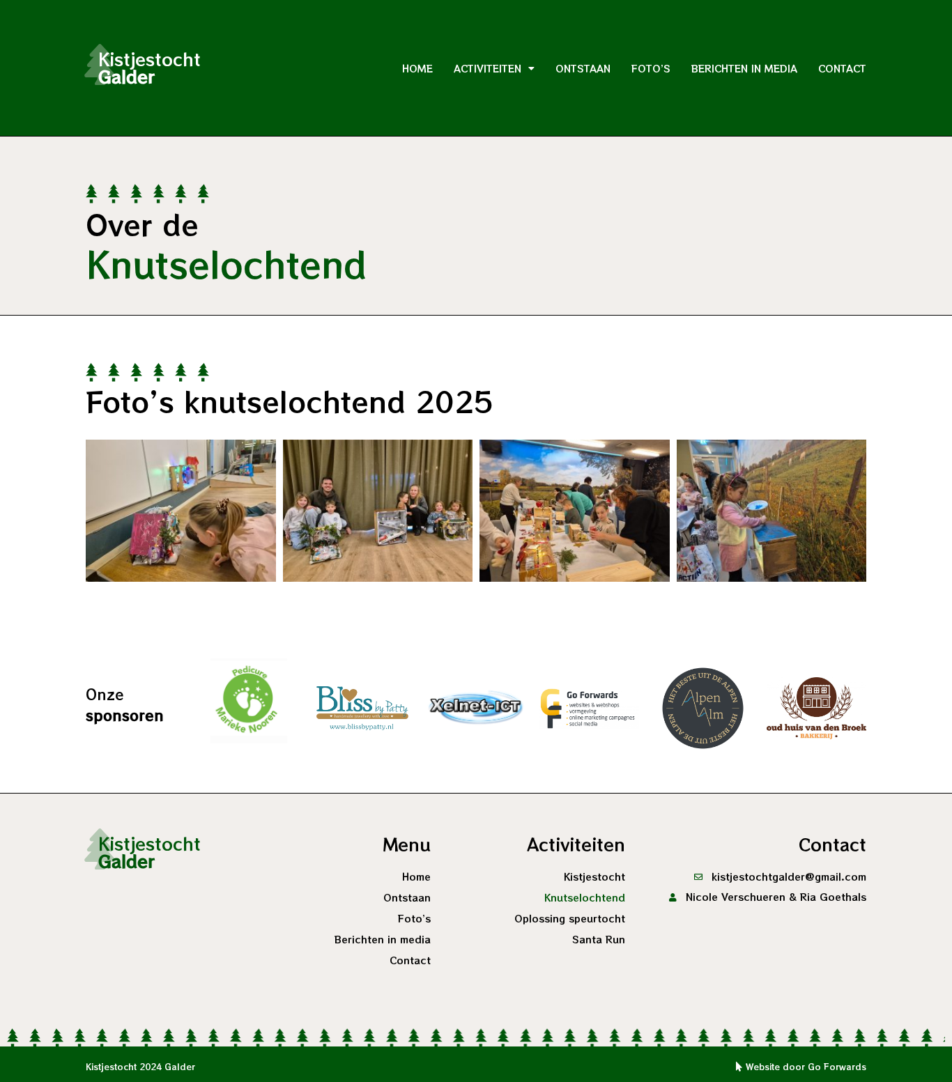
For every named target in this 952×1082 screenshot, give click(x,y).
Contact (842, 68)
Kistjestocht (594, 876)
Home (417, 68)
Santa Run (598, 939)
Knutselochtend (584, 897)
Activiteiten (487, 68)
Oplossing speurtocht (569, 918)
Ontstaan (583, 68)
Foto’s (650, 68)
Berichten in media (744, 68)
